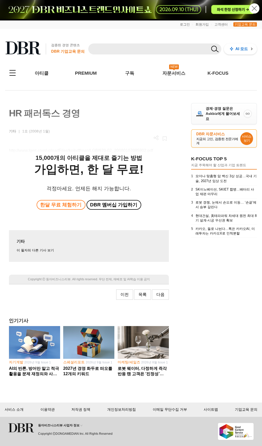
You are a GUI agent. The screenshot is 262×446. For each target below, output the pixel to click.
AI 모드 (241, 49)
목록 (142, 294)
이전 (125, 294)
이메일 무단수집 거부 (170, 409)
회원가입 (202, 24)
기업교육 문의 (245, 24)
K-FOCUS (218, 73)
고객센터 (221, 24)
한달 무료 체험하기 (61, 204)
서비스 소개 (14, 409)
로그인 (185, 24)
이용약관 (47, 409)
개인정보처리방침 (121, 409)
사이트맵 (211, 409)
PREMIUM (86, 73)
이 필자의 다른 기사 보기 (35, 250)
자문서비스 (173, 73)
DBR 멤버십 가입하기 (113, 204)
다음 (160, 294)
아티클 (42, 73)
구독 (129, 73)
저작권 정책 (80, 409)
